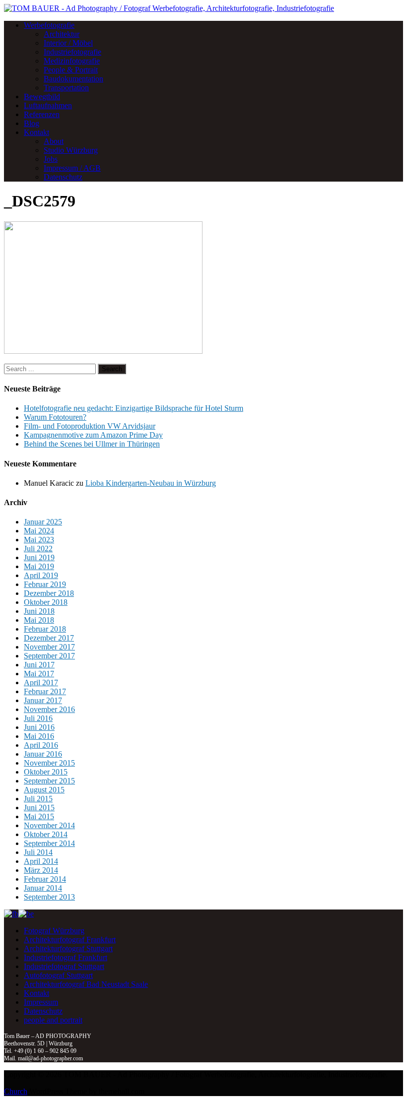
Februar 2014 (45, 879)
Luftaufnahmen (48, 105)
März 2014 (41, 870)
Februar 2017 (45, 691)
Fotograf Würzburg (54, 930)
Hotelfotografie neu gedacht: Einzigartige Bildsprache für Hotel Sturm (133, 408)
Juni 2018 (39, 611)
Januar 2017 (43, 700)
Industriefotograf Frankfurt (65, 957)
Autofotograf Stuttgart (58, 975)
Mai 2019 (39, 566)
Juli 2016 (38, 718)
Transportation (66, 87)
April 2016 (41, 745)
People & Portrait (71, 69)
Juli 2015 (38, 798)
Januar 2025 (43, 522)
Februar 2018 (45, 629)
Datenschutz (63, 177)
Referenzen (42, 114)
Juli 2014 (38, 852)
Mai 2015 (39, 816)
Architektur (61, 34)
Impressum (41, 1002)
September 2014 (49, 843)
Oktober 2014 (46, 834)
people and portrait (53, 1020)
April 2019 (41, 575)
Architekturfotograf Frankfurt (70, 939)
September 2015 (49, 781)
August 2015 (44, 789)
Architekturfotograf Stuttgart (68, 948)
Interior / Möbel (68, 43)
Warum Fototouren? (55, 417)
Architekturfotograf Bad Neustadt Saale (86, 984)
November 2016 (49, 709)
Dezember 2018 (49, 593)
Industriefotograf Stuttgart (64, 966)
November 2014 (49, 825)
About (54, 141)
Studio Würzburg (71, 150)
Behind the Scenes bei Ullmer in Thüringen (92, 444)
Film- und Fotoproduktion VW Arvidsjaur (89, 426)
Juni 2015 (39, 807)
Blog (31, 123)
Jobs (51, 159)
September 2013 (49, 897)
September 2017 (49, 655)
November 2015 (49, 763)
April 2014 (41, 861)
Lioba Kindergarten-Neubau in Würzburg (150, 483)
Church (15, 1091)
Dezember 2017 (49, 638)
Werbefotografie (49, 25)
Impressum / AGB (72, 168)
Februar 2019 (45, 584)
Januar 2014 (43, 888)
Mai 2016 (39, 736)
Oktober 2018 (46, 602)
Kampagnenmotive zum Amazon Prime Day (93, 435)
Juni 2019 (39, 557)
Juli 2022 (38, 548)
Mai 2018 (39, 620)
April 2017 (41, 682)
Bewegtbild (42, 96)
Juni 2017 (39, 664)
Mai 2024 (39, 530)
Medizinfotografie (72, 61)
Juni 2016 (39, 727)
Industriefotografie (72, 52)
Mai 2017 (39, 673)
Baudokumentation (73, 78)
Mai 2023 (39, 539)
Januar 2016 (43, 754)
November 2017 (49, 647)
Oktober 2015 (46, 772)
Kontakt (36, 132)
